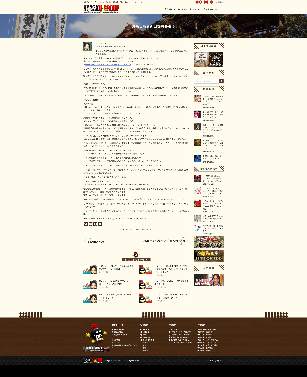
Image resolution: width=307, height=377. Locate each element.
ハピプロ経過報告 (134, 230)
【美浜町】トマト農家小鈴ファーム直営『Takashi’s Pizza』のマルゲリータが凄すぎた (213, 100)
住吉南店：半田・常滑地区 (180, 334)
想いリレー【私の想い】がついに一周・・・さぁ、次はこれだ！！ (114, 282)
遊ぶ (144, 345)
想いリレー (146, 334)
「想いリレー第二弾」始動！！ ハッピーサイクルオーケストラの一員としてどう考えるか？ (171, 268)
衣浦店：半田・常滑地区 (179, 340)
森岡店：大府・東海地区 (208, 342)
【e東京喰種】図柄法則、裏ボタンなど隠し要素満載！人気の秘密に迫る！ (212, 178)
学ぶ (144, 348)
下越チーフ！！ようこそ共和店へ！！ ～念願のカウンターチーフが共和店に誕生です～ (213, 129)
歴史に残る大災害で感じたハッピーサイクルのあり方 (108, 64)
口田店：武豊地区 (206, 332)
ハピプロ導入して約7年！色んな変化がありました (171, 282)
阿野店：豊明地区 (206, 350)
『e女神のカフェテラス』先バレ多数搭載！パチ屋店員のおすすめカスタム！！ (213, 191)
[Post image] (90, 269)
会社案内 (145, 329)
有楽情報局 (146, 337)
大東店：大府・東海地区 (208, 345)
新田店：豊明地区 (206, 348)
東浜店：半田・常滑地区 (179, 337)
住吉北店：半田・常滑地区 (180, 332)
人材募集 (145, 332)
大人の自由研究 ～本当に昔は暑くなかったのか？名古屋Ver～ (213, 228)
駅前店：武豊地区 (206, 337)
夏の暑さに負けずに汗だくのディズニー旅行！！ (213, 157)
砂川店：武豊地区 (206, 334)
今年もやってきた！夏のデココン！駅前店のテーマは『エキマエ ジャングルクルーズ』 (213, 144)
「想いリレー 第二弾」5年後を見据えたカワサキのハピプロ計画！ (116, 267)
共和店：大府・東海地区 (208, 340)
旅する (145, 350)
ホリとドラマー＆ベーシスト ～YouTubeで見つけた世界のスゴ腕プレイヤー (213, 114)
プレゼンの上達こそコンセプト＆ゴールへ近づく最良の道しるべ (171, 296)
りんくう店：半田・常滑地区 (181, 342)
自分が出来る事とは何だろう (97, 61)
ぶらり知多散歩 (148, 340)
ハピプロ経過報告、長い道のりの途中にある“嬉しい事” (115, 296)
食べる (145, 342)
